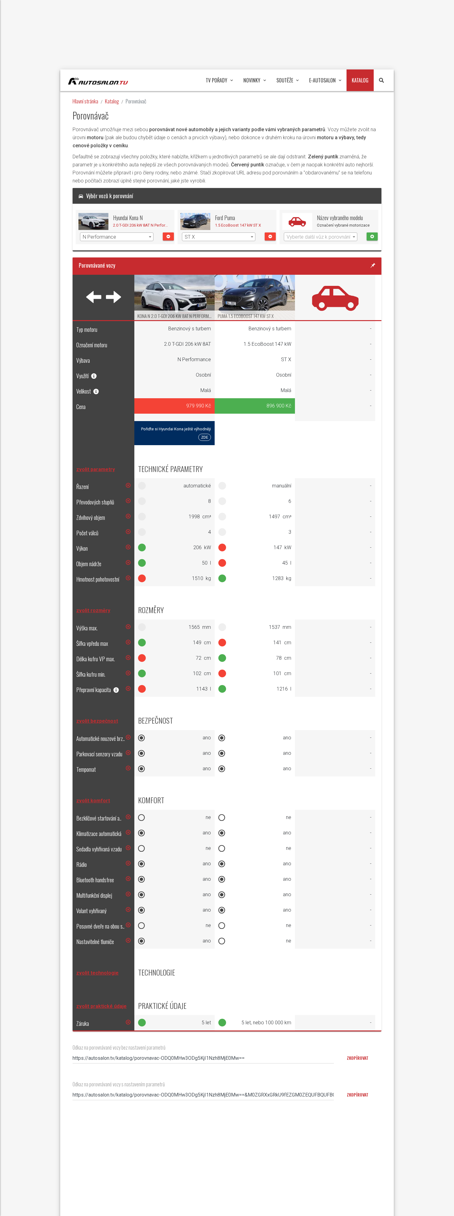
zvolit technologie (97, 973)
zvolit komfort (93, 801)
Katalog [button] (360, 80)
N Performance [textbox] (99, 237)
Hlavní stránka (85, 101)
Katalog (112, 101)
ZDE (204, 437)
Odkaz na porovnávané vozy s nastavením (119, 1084)
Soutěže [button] (284, 80)
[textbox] (320, 237)
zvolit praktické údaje (101, 1006)
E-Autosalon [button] (322, 80)
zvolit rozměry (93, 610)
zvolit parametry (95, 469)
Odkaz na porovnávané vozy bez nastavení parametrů (119, 1047)
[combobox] (116, 236)
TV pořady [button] (216, 80)
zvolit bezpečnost (97, 721)
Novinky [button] (251, 80)
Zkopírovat (357, 1094)
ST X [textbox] (190, 237)
